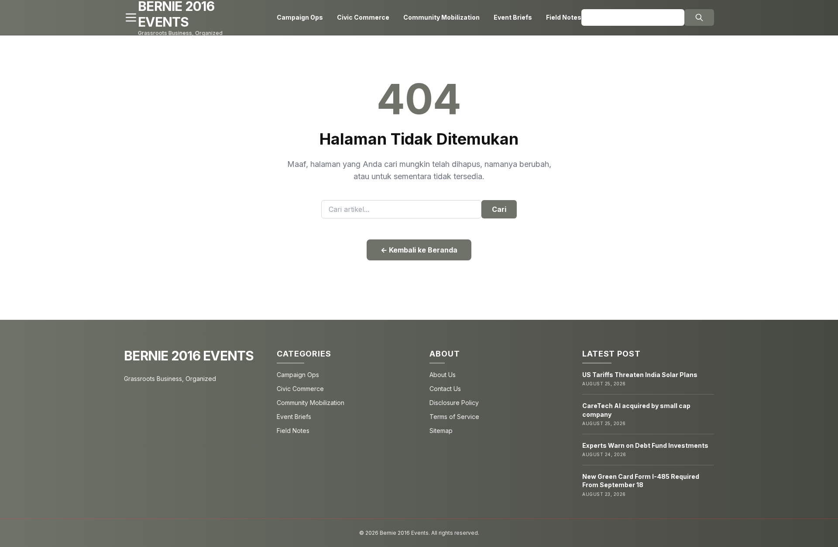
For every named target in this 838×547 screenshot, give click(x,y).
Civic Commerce (363, 17)
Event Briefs (513, 17)
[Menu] (131, 17)
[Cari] (699, 17)
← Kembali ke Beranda (419, 250)
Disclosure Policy (454, 402)
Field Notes (563, 17)
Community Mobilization (441, 17)
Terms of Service (454, 416)
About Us (442, 374)
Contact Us (445, 388)
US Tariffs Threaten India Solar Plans (639, 374)
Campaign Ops (300, 17)
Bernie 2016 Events (189, 356)
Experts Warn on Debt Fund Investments (645, 445)
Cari (499, 209)
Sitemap (441, 430)
